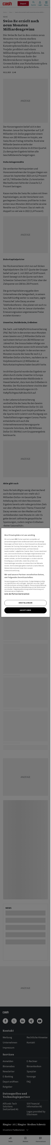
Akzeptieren (25, 610)
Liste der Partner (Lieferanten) (16, 594)
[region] (25, 572)
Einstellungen (25, 603)
